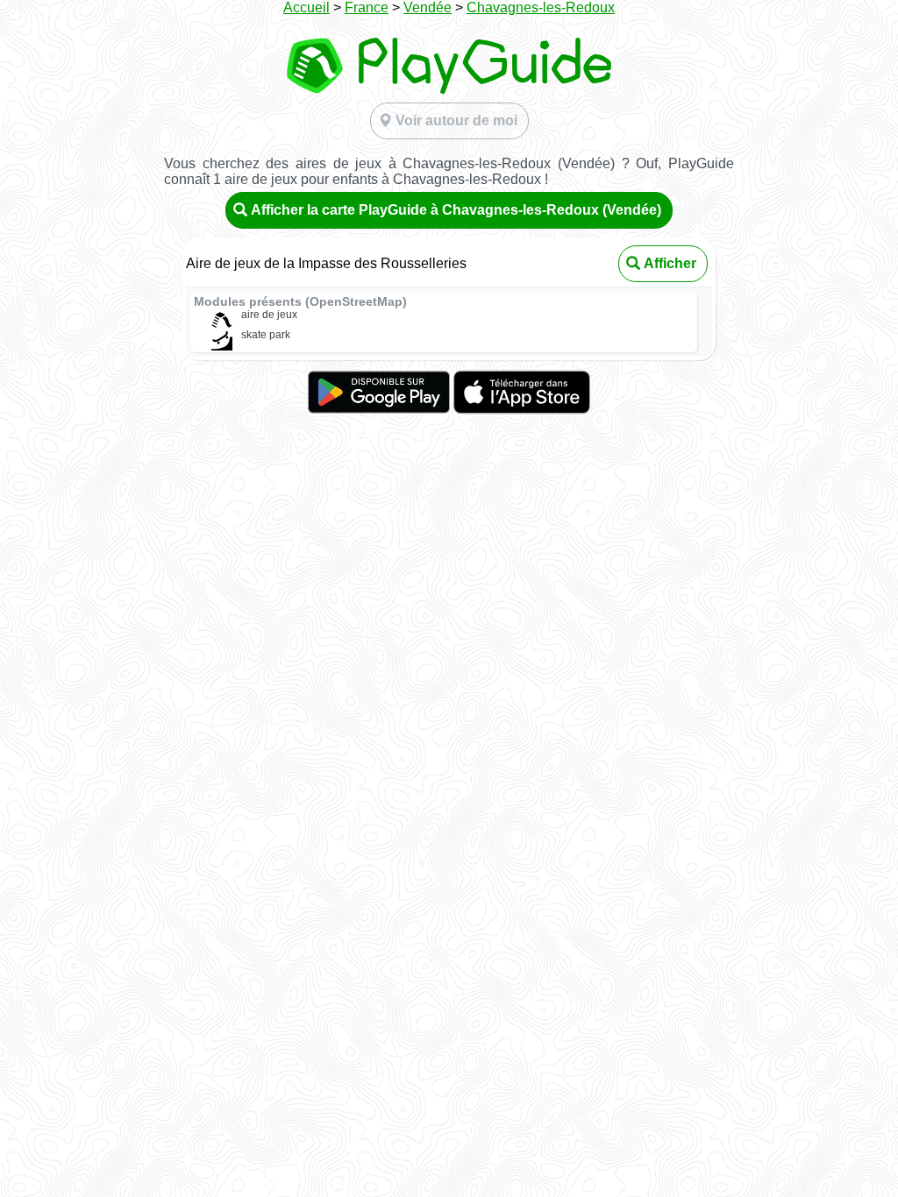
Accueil (306, 7)
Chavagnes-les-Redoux (541, 7)
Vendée (427, 7)
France (366, 7)
